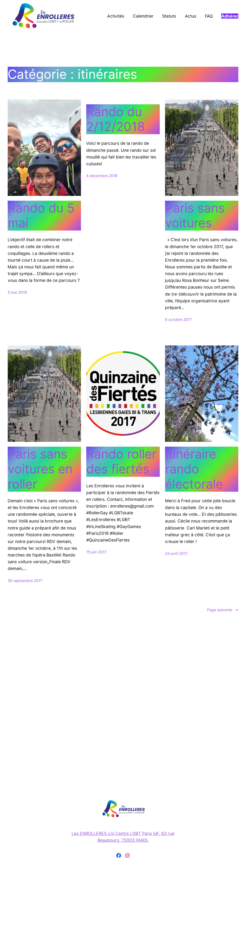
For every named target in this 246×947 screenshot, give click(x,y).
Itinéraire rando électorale (194, 469)
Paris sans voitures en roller (40, 469)
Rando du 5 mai (41, 216)
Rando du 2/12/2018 (115, 119)
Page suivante (222, 610)
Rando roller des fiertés (121, 462)
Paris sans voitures (195, 216)
